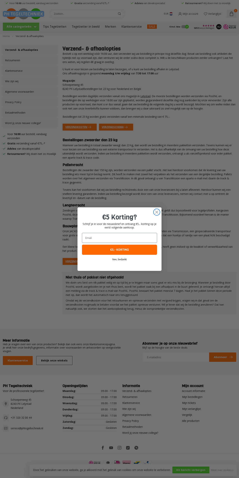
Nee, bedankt (119, 259)
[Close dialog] (156, 212)
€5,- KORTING (119, 250)
